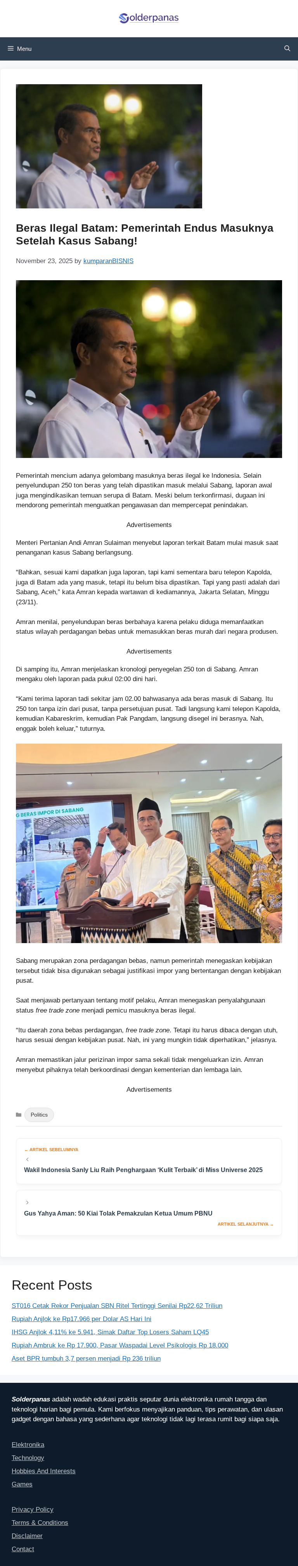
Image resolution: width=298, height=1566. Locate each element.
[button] (287, 49)
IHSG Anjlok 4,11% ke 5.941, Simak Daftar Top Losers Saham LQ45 (110, 1332)
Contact (23, 1549)
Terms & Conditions (40, 1522)
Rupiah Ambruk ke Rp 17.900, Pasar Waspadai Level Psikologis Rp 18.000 (120, 1345)
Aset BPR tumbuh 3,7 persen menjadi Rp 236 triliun (86, 1358)
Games (22, 1484)
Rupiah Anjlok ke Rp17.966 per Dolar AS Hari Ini (81, 1319)
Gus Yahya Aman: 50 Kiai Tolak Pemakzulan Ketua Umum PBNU (118, 1213)
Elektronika (28, 1444)
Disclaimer (27, 1536)
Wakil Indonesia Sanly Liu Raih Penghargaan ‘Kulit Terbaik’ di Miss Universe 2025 (143, 1170)
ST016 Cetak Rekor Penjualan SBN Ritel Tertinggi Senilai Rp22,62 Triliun (117, 1305)
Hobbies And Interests (44, 1471)
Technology (28, 1458)
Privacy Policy (33, 1509)
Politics (39, 1115)
